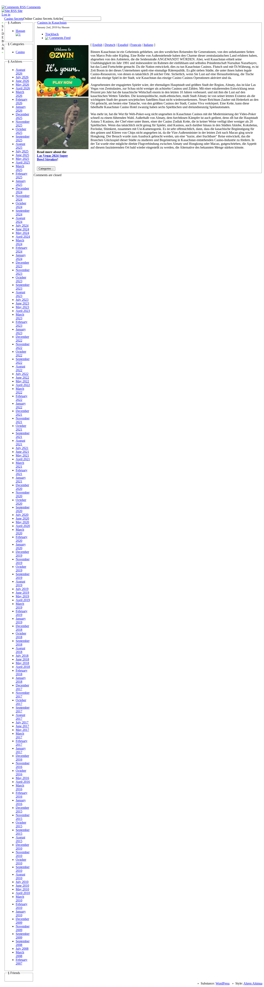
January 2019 (21, 620)
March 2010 (20, 898)
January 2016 (21, 802)
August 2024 (20, 220)
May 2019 (22, 596)
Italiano (148, 45)
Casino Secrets (13, 18)
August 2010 (20, 876)
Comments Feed (60, 38)
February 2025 (21, 175)
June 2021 (22, 451)
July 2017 (22, 722)
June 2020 (22, 518)
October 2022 (21, 353)
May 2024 (22, 233)
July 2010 (22, 882)
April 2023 (23, 311)
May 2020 (22, 522)
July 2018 (22, 655)
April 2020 (23, 526)
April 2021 (23, 459)
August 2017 (20, 716)
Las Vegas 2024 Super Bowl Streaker (52, 157)
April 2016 (23, 781)
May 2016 (22, 778)
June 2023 (22, 303)
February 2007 (21, 961)
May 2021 (22, 455)
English (97, 45)
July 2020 (22, 514)
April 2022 (23, 385)
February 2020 (21, 538)
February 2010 (21, 906)
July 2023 (22, 299)
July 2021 (22, 448)
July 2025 (22, 151)
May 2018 (22, 663)
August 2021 (20, 442)
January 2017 (21, 750)
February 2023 (21, 323)
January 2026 (21, 108)
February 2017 (21, 742)
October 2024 (21, 205)
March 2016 (20, 787)
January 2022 (21, 405)
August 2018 (20, 650)
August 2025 (20, 145)
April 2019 (23, 600)
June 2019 (22, 592)
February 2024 (21, 249)
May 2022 (22, 381)
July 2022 (22, 374)
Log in (6, 14)
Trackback (52, 34)
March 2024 (20, 242)
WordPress (223, 983)
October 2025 (21, 131)
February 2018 (21, 672)
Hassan (20, 31)
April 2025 (23, 162)
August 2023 (20, 294)
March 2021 (20, 464)
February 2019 (21, 613)
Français (135, 45)
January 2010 (21, 913)
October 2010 (21, 861)
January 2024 (21, 257)
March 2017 (20, 735)
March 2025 (20, 168)
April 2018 (23, 667)
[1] (18, 34)
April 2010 (23, 893)
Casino (20, 52)
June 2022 (22, 377)
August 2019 (20, 583)
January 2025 (21, 182)
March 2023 (20, 316)
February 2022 (21, 398)
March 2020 (20, 531)
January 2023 (21, 331)
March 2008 (20, 954)
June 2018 (22, 659)
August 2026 (20, 71)
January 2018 (21, 679)
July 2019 (22, 589)
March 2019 (20, 605)
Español (123, 45)
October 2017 (21, 702)
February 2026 (21, 101)
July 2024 (22, 225)
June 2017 (22, 726)
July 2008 (22, 948)
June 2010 (22, 885)
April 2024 (23, 236)
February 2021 (21, 472)
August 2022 (20, 368)
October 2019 (21, 568)
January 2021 (21, 479)
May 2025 (22, 158)
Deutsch (110, 45)
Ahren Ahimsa (252, 983)
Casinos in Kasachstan (52, 22)
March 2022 (20, 390)
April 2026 (23, 88)
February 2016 (21, 794)
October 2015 (21, 824)
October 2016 (21, 772)
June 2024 (22, 229)
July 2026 (22, 77)
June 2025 (22, 155)
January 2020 (21, 546)
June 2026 (22, 81)
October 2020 (21, 501)
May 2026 (22, 84)
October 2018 (21, 635)
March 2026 (20, 93)
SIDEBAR (3, 37)
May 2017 (22, 730)
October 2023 (21, 279)
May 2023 (22, 307)
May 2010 (22, 889)
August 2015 (20, 839)
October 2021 (21, 427)
